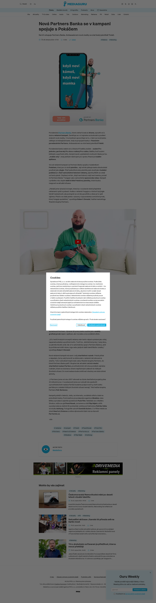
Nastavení (53, 325)
